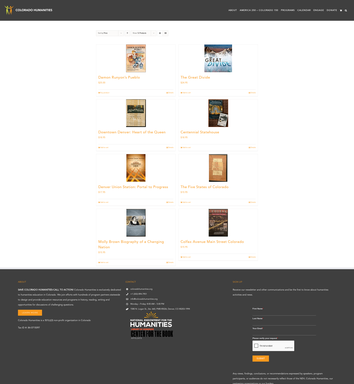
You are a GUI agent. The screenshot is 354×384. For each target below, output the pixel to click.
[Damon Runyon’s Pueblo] (135, 58)
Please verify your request (265, 338)
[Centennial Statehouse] (218, 113)
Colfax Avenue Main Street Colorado (212, 242)
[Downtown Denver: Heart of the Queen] (135, 113)
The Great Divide (195, 77)
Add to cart (187, 93)
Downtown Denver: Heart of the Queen (132, 132)
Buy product (104, 93)
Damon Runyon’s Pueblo (119, 77)
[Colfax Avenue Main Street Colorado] (218, 223)
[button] (346, 10)
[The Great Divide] (218, 58)
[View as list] (165, 33)
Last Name (258, 318)
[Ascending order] (127, 33)
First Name (258, 309)
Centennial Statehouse (200, 132)
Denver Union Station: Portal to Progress (133, 187)
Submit (261, 358)
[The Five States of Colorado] (218, 168)
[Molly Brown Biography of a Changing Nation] (135, 223)
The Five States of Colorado (205, 187)
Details (170, 93)
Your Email (258, 328)
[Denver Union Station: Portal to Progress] (135, 168)
